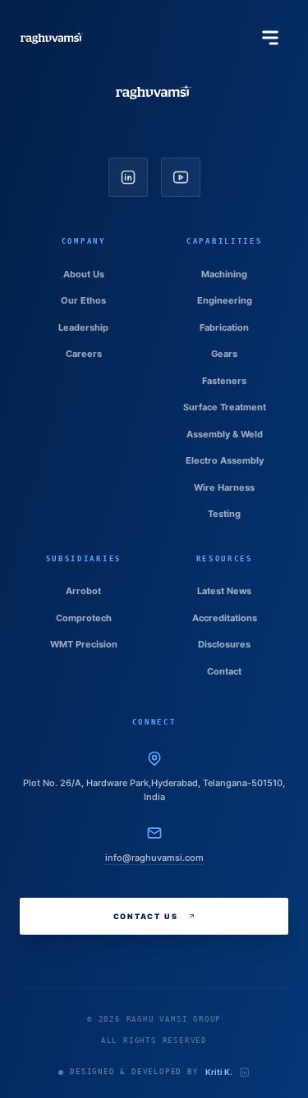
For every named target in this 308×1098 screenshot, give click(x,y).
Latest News (224, 591)
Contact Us (145, 916)
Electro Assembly (225, 460)
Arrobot (83, 591)
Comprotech (84, 618)
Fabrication (224, 327)
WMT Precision (83, 644)
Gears (224, 353)
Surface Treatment (224, 407)
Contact (224, 671)
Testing (224, 513)
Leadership (83, 327)
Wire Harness (224, 487)
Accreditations (224, 618)
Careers (84, 353)
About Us (83, 274)
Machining (224, 274)
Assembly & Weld (224, 434)
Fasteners (224, 381)
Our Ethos (83, 300)
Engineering (224, 300)
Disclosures (224, 644)
